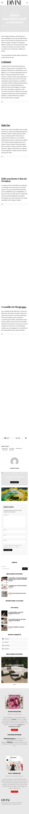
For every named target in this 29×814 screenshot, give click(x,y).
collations (12, 448)
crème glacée (19, 448)
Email (5, 535)
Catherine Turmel (23, 25)
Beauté (12, 474)
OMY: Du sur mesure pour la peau (17, 593)
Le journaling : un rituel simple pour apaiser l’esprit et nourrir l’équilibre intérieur (17, 579)
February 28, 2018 (12, 494)
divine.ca (19, 479)
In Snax (22, 306)
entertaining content (14, 726)
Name (5, 529)
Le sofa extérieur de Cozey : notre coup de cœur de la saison (14, 667)
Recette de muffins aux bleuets (16, 627)
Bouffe (12, 11)
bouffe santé (5, 448)
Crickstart (6, 61)
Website (5, 540)
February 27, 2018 (5, 25)
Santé (16, 11)
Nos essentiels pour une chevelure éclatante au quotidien (17, 619)
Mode (16, 474)
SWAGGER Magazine (10, 738)
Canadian (14, 719)
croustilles (5, 449)
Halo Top (5, 125)
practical (20, 724)
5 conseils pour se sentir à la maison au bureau (17, 586)
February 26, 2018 (12, 479)
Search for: (3, 566)
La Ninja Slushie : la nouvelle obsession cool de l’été (15, 612)
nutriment (12, 449)
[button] (13, 684)
